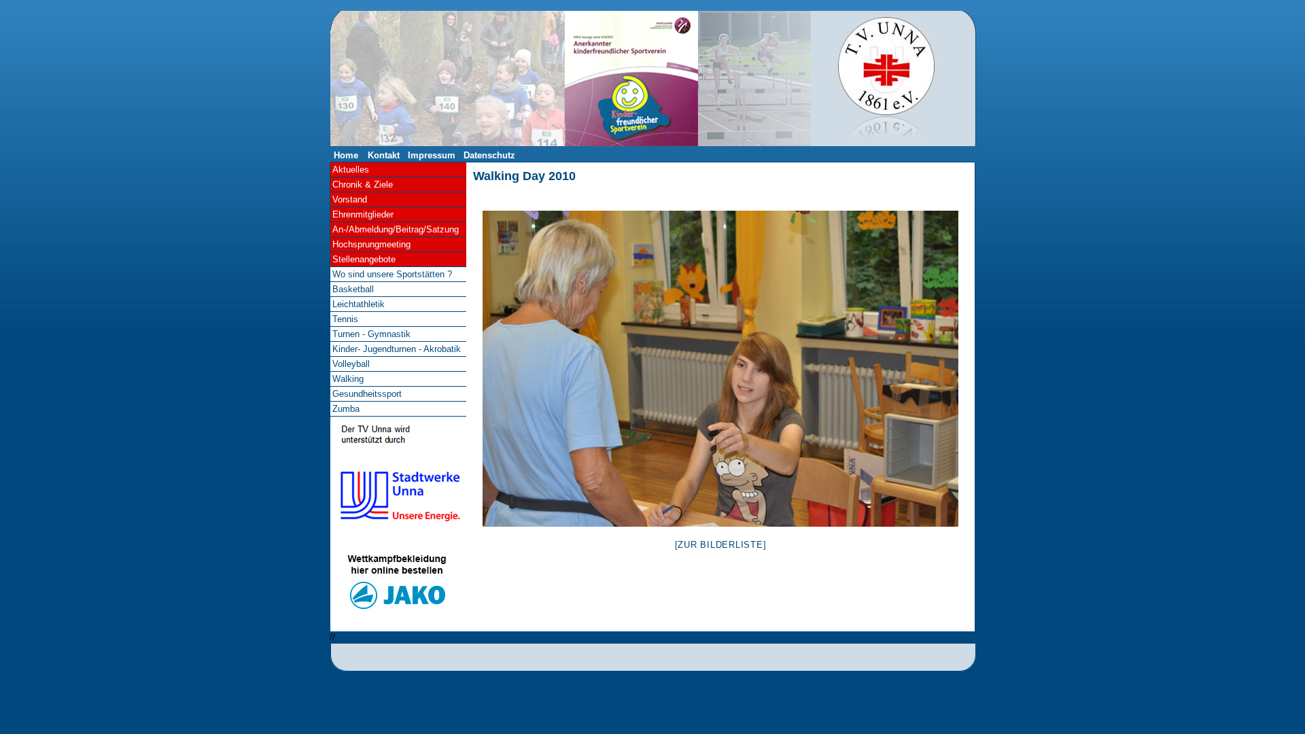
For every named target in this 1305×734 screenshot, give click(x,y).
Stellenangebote (364, 259)
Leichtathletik (358, 304)
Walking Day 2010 (524, 176)
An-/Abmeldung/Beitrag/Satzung (395, 229)
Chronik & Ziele (362, 184)
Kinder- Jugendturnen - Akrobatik (396, 349)
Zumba (346, 409)
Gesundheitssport (367, 394)
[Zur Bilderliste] (721, 545)
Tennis (345, 319)
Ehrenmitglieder (363, 214)
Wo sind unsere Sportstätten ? (392, 274)
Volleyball (351, 364)
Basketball (353, 289)
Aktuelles (350, 169)
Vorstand (349, 199)
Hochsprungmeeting (371, 244)
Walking (348, 379)
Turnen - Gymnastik (371, 334)
